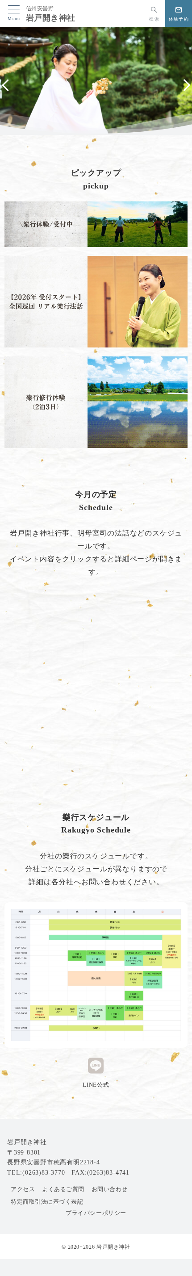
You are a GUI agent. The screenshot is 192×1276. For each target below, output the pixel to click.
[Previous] (8, 85)
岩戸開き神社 (50, 18)
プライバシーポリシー (96, 1213)
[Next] (184, 85)
